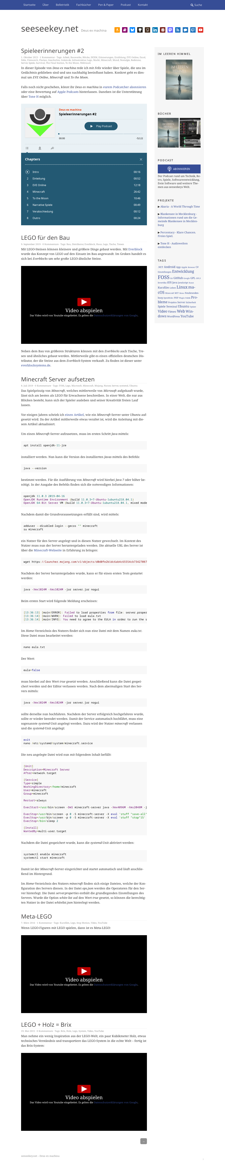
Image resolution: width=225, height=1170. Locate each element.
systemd (123, 385)
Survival (40, 62)
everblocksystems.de (35, 365)
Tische (112, 244)
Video (94, 922)
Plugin (182, 298)
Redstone (136, 60)
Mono (181, 293)
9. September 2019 (31, 244)
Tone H (33, 96)
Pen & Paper (106, 5)
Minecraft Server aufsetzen (58, 379)
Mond (116, 60)
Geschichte (54, 60)
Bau (69, 244)
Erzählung (120, 57)
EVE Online (133, 57)
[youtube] (200, 29)
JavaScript (183, 282)
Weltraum (85, 62)
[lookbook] (162, 29)
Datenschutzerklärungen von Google (116, 315)
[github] (140, 29)
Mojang (99, 385)
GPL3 (198, 278)
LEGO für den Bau (45, 237)
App (178, 267)
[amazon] (117, 29)
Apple (184, 267)
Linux (182, 287)
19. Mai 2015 (28, 1030)
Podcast (126, 5)
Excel (142, 57)
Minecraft (106, 60)
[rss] (178, 29)
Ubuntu (133, 385)
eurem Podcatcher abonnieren (124, 87)
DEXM (94, 57)
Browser (191, 267)
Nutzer (107, 385)
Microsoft (76, 385)
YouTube (102, 922)
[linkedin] (155, 29)
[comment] (185, 29)
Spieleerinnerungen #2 (52, 51)
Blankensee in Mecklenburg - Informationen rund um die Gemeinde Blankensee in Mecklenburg (178, 219)
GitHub (178, 278)
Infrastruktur (79, 60)
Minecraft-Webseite (48, 550)
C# (197, 267)
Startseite (29, 5)
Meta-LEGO (36, 916)
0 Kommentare (50, 244)
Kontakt (143, 5)
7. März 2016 (28, 922)
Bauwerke (75, 57)
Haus (99, 244)
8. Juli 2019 (27, 385)
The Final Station (55, 62)
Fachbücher (83, 5)
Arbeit (66, 57)
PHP (176, 297)
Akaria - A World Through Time (180, 206)
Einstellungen (164, 272)
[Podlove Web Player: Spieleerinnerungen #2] (84, 164)
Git (171, 278)
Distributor (77, 244)
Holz (68, 1030)
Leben (173, 287)
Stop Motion (83, 922)
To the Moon (72, 62)
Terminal (171, 306)
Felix (23, 60)
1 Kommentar (47, 57)
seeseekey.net (49, 28)
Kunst (191, 282)
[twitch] (193, 29)
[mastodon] (170, 29)
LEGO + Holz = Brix (46, 1024)
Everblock (89, 244)
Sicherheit (191, 302)
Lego (89, 60)
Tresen (120, 244)
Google (186, 278)
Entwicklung (183, 271)
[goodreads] (147, 29)
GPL (192, 278)
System (82, 1030)
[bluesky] (132, 29)
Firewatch (32, 60)
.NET (160, 267)
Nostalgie (125, 60)
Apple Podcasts (68, 92)
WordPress (173, 316)
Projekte (172, 302)
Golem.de (66, 60)
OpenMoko (168, 298)
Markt (96, 60)
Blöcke (86, 57)
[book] (124, 29)
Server (24, 62)
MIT (177, 293)
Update (193, 306)
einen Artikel (74, 415)
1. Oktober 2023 (29, 57)
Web (181, 311)
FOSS (61, 385)
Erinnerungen (105, 57)
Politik (187, 298)
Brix (63, 1030)
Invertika (162, 282)
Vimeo (172, 311)
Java (174, 282)
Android (169, 267)
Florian (43, 60)
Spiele (32, 62)
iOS (169, 282)
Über (45, 5)
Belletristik (62, 5)
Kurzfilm (64, 922)
